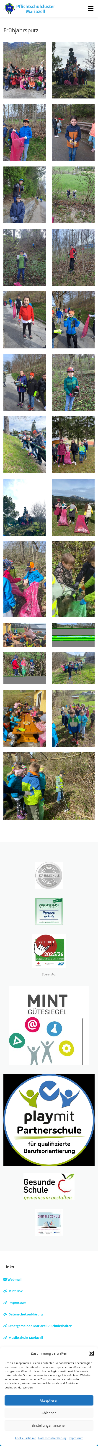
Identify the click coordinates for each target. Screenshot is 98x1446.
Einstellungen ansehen (49, 1425)
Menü (91, 8)
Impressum (76, 1438)
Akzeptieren (49, 1400)
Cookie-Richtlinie (25, 1438)
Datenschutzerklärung (52, 1438)
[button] (91, 1353)
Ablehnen (49, 1413)
